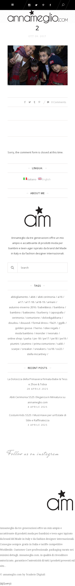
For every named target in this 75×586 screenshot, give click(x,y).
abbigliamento (19, 297)
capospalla (57, 312)
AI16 (60, 297)
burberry (42, 312)
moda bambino (24, 333)
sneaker (27, 349)
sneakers (40, 349)
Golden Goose (23, 328)
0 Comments (58, 102)
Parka (27, 338)
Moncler (40, 333)
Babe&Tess (44, 307)
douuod (25, 323)
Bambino (15, 312)
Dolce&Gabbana (51, 317)
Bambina (59, 307)
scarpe (15, 349)
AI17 (20, 302)
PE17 (46, 338)
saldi (60, 343)
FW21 (53, 323)
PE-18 (37, 338)
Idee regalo (51, 328)
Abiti (32, 297)
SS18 (51, 349)
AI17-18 (29, 302)
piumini (14, 343)
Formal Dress (40, 323)
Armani (51, 302)
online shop (15, 338)
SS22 (59, 349)
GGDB (61, 323)
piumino (26, 343)
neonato (53, 333)
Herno (38, 328)
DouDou (13, 323)
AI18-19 (40, 302)
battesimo (29, 312)
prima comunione (44, 343)
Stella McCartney (36, 354)
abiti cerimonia (46, 297)
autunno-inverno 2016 (22, 307)
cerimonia (18, 317)
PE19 (63, 338)
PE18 (54, 338)
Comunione (33, 317)
